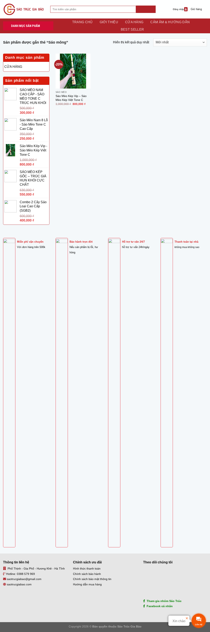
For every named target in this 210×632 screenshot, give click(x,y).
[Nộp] (146, 9)
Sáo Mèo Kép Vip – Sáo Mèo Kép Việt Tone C (71, 97)
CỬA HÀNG (134, 22)
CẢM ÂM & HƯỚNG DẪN (170, 22)
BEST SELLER (132, 29)
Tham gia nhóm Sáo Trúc (163, 601)
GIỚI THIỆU (109, 22)
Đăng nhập (178, 9)
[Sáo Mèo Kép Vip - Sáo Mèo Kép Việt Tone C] (73, 71)
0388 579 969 (26, 573)
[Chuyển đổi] (46, 66)
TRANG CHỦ (82, 22)
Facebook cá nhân (159, 606)
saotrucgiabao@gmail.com (24, 579)
